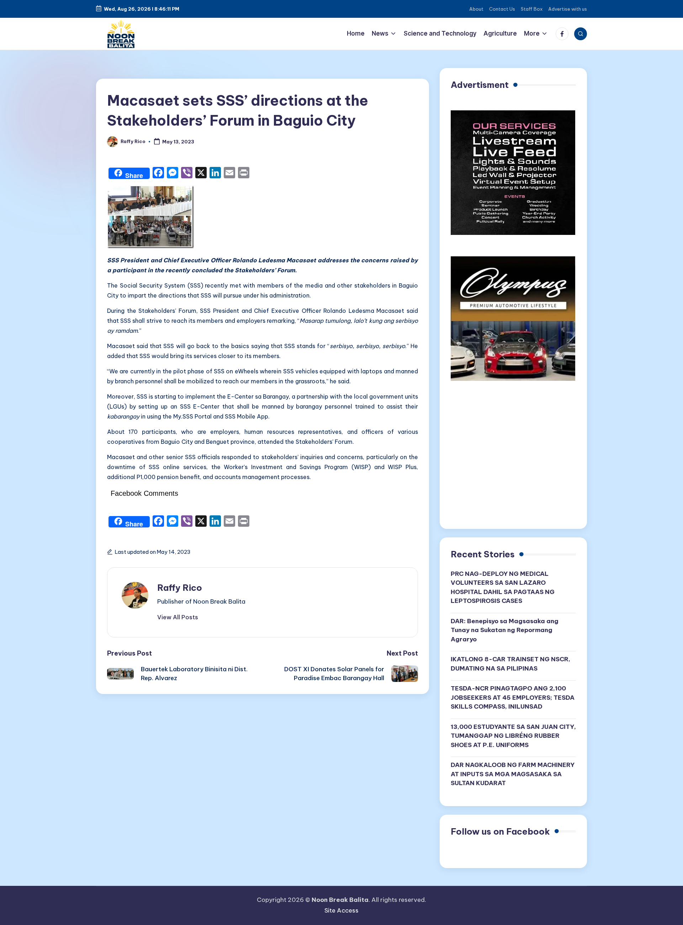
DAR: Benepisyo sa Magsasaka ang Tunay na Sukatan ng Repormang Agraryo (504, 630)
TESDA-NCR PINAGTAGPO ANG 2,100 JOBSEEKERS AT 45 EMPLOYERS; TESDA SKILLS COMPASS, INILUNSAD (513, 697)
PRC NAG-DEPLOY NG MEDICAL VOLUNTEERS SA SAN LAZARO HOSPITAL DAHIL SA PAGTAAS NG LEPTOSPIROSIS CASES (503, 587)
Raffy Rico (179, 587)
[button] (177, 617)
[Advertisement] (513, 457)
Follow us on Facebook (500, 831)
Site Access (341, 910)
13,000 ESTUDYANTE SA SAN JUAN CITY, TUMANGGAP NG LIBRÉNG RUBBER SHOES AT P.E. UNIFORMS (513, 736)
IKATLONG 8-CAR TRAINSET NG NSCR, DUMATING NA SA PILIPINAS (510, 663)
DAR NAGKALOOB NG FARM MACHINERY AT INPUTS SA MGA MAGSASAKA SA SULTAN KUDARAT (513, 774)
